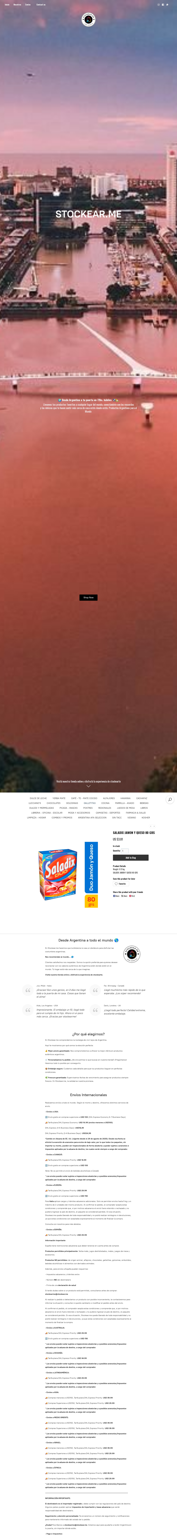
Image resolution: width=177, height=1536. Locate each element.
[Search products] (170, 799)
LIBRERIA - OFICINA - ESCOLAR (46, 812)
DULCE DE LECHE (38, 798)
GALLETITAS (90, 803)
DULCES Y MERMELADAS (41, 808)
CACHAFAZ (141, 798)
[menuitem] (150, 826)
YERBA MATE (58, 798)
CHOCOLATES (53, 803)
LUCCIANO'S (35, 803)
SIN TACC (117, 817)
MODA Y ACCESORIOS (79, 812)
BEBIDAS (144, 803)
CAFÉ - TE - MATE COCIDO (84, 798)
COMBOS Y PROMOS (62, 817)
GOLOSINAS (72, 803)
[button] (121, 883)
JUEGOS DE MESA (126, 808)
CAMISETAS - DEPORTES (108, 812)
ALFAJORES (109, 798)
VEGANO (131, 817)
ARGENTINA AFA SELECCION (92, 817)
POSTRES (88, 808)
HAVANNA (126, 798)
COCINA (105, 803)
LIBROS (144, 808)
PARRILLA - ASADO (124, 803)
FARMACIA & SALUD (136, 812)
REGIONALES (104, 808)
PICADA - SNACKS (69, 808)
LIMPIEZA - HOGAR (36, 817)
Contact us (41, 4)
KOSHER (146, 817)
